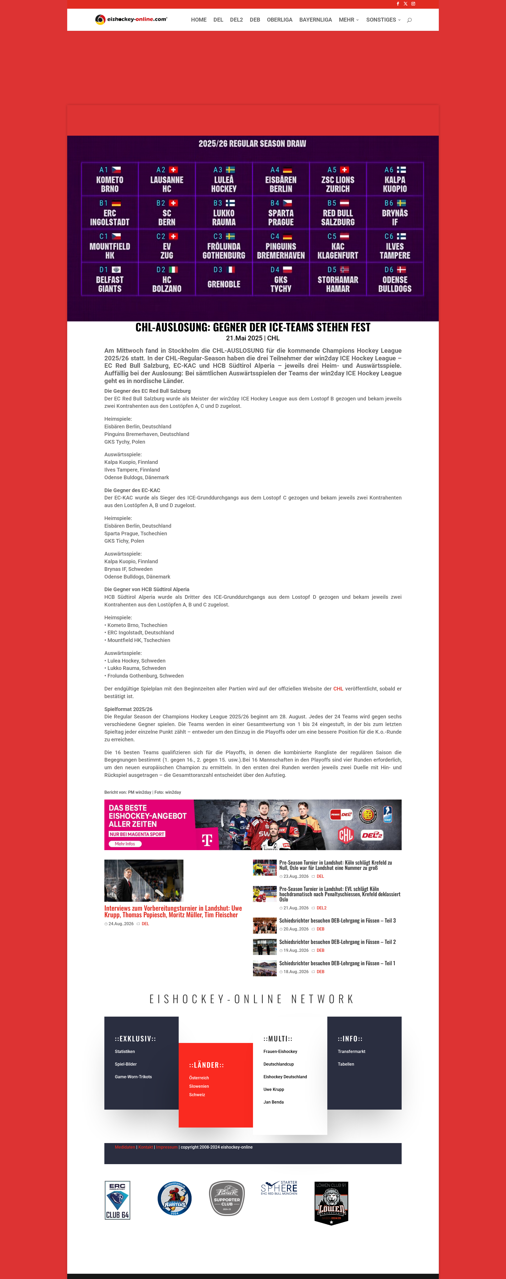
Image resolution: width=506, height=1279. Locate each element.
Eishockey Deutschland (285, 1076)
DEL (218, 20)
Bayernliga (315, 20)
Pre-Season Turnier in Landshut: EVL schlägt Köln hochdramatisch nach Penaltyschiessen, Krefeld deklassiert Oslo (340, 894)
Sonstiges (381, 20)
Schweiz (197, 1094)
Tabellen (346, 1064)
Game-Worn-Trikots (133, 1076)
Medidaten (125, 1147)
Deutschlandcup (279, 1064)
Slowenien (199, 1086)
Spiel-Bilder (126, 1064)
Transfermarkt (351, 1051)
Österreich (199, 1077)
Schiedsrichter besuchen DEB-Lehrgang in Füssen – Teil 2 (337, 941)
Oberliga (280, 20)
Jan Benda (274, 1102)
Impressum (167, 1147)
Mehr (346, 20)
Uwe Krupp (274, 1089)
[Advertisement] (253, 68)
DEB (255, 20)
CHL (273, 338)
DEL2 (236, 20)
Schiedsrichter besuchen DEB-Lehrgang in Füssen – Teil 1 (337, 963)
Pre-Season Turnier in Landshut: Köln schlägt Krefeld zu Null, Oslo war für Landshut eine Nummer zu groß (335, 864)
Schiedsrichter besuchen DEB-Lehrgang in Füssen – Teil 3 (337, 920)
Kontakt (145, 1147)
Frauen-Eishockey (280, 1051)
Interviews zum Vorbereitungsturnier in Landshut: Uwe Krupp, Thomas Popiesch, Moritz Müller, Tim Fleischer (173, 911)
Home (199, 20)
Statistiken (125, 1051)
